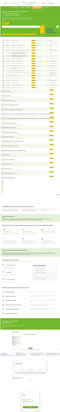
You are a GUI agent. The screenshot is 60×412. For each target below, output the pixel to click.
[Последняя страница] (2, 190)
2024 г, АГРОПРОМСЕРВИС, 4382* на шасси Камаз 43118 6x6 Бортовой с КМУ (13, 150)
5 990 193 (34, 70)
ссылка (48, 40)
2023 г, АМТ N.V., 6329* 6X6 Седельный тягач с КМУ (9, 145)
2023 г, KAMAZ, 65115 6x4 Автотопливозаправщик (9, 132)
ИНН (13, 339)
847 (2, 186)
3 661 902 (34, 40)
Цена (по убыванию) (49, 28)
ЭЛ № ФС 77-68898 (48, 353)
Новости (22, 7)
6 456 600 (52, 135)
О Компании (14, 7)
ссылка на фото (13, 92)
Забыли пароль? (25, 410)
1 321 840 (52, 158)
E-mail (13, 343)
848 (2, 187)
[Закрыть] (16, 361)
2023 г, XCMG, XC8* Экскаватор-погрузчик (8, 177)
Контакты (46, 7)
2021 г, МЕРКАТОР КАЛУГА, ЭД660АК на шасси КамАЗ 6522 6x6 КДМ (12, 109)
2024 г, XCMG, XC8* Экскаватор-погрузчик (8, 173)
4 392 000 (34, 75)
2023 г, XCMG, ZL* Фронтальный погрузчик (8, 159)
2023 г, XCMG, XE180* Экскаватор (6, 168)
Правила (28, 7)
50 (2, 192)
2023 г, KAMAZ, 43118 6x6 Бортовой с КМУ (7, 136)
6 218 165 (52, 117)
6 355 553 (52, 112)
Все (2, 193)
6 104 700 (34, 82)
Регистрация (50, 3)
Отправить (30, 348)
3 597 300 (34, 61)
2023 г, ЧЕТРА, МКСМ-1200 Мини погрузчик (8, 100)
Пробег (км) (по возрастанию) (51, 32)
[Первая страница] (2, 180)
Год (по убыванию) (49, 30)
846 (2, 185)
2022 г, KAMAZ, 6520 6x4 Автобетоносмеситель (8, 127)
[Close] (12, 330)
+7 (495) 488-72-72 (4, 353)
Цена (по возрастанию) (50, 29)
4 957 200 (34, 63)
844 (2, 184)
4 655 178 (34, 50)
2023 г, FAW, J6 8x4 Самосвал (5, 91)
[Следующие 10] (2, 189)
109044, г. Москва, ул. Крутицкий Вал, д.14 (8, 355)
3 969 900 (34, 58)
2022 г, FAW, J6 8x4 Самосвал (5, 95)
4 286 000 (34, 68)
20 (2, 191)
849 (2, 188)
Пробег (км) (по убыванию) (50, 31)
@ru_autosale (4, 354)
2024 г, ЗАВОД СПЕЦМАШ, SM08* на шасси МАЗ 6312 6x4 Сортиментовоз (13, 141)
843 (2, 183)
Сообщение (14, 344)
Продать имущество (37, 7)
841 (2, 181)
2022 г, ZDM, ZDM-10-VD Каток (6, 154)
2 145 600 (52, 94)
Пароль (24, 402)
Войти (44, 3)
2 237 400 (34, 47)
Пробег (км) (40, 38)
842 (2, 182)
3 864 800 (34, 87)
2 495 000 (34, 45)
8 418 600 (34, 80)
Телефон (14, 341)
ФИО (13, 336)
